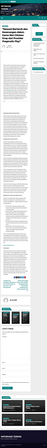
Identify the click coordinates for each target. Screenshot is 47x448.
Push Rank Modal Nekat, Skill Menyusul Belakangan (39, 44)
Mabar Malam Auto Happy (32, 407)
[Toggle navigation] (44, 18)
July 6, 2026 (29, 410)
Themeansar (3, 445)
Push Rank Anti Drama (39, 58)
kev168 (9, 45)
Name (3, 362)
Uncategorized (6, 312)
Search (35, 25)
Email (3, 368)
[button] (39, 17)
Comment (4, 336)
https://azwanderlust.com (8, 245)
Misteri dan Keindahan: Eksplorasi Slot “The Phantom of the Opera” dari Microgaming (9, 284)
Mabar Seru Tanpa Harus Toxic (12, 421)
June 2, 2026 (29, 423)
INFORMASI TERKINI (11, 436)
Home (45, 445)
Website (4, 374)
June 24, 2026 (7, 423)
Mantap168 (10, 90)
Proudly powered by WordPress (6, 444)
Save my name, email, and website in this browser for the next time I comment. (15, 383)
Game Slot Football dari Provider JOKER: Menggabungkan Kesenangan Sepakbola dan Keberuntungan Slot (22, 285)
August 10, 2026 (7, 410)
